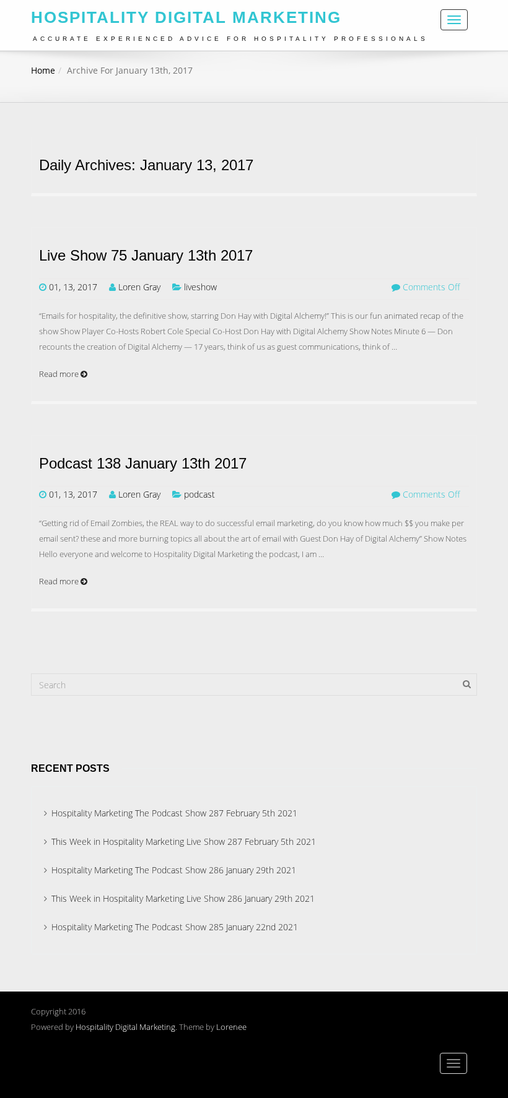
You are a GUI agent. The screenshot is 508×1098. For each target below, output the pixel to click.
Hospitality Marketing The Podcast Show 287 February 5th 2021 (174, 813)
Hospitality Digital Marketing (125, 1026)
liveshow (200, 287)
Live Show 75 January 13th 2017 (146, 256)
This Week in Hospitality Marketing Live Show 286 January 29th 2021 (183, 898)
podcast (199, 494)
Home (43, 70)
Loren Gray (139, 287)
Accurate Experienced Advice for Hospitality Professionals (230, 38)
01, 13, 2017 (73, 287)
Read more (60, 373)
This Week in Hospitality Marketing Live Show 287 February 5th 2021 (183, 841)
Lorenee (231, 1026)
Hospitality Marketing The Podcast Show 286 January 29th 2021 (173, 870)
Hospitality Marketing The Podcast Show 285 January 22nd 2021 (174, 927)
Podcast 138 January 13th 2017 (143, 464)
